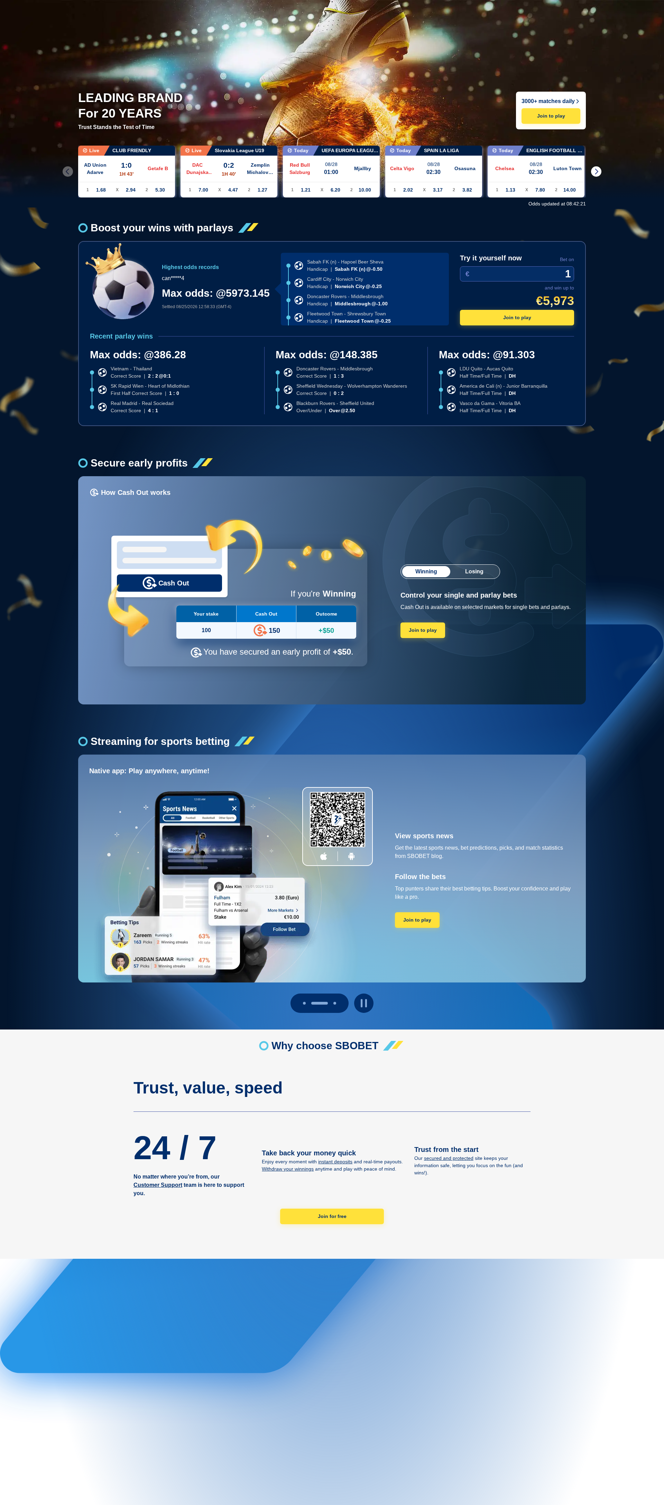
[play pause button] (364, 1003)
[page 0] (304, 1003)
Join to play (551, 116)
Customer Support (157, 1185)
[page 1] (319, 1003)
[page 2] (334, 1003)
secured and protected (448, 1158)
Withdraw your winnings (288, 1169)
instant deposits (335, 1161)
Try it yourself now (491, 258)
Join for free (332, 1216)
